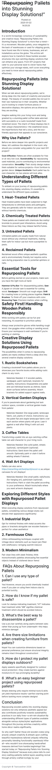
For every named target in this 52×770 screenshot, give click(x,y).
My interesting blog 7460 (16, 3)
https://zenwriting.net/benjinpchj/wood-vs (21, 469)
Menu (42, 3)
